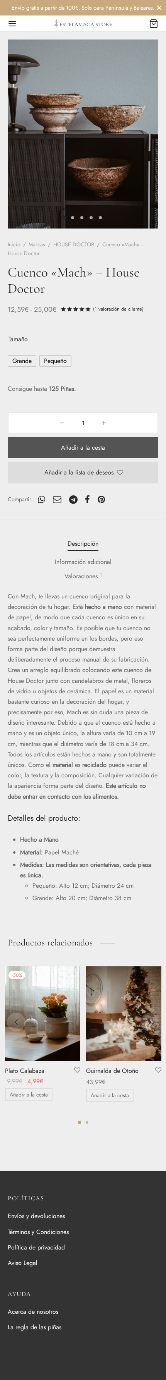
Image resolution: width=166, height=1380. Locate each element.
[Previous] (16, 1022)
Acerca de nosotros (33, 1311)
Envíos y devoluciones (36, 1216)
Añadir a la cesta (83, 447)
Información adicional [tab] (83, 561)
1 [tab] (79, 1122)
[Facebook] (87, 499)
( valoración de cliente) (118, 309)
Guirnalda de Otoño (112, 1070)
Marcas (37, 244)
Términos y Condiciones (38, 1231)
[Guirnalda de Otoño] (123, 1013)
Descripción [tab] (83, 543)
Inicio (14, 244)
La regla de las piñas (34, 1327)
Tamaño (18, 339)
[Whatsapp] (41, 499)
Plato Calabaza (24, 1070)
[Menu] (12, 24)
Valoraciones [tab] (83, 576)
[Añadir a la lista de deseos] (77, 1070)
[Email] (57, 499)
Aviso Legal (22, 1262)
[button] (29, 1094)
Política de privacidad (36, 1247)
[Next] (150, 1022)
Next (142, 134)
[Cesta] (153, 23)
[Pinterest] (101, 499)
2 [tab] (87, 1122)
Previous (24, 134)
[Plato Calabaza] (42, 1013)
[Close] (159, 7)
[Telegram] (73, 499)
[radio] (22, 361)
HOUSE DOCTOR (73, 244)
